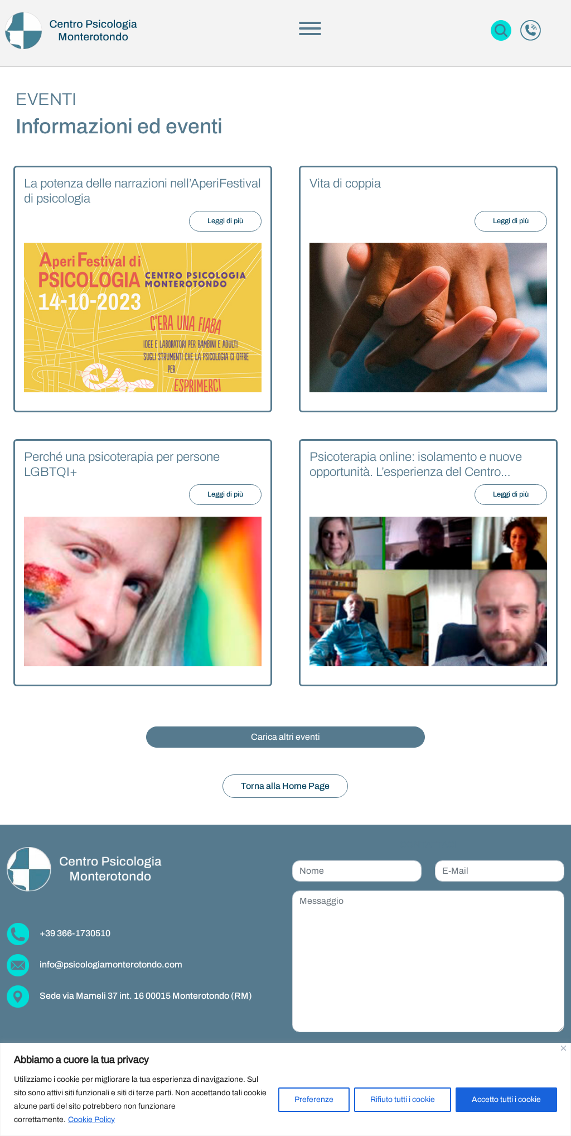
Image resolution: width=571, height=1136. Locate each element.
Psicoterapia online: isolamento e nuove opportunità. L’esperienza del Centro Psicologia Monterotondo (415, 465)
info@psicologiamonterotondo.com (110, 964)
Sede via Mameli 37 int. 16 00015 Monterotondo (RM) (145, 995)
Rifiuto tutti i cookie (402, 1099)
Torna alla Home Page (285, 786)
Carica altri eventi (285, 737)
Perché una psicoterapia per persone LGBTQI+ (122, 464)
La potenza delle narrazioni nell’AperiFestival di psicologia (142, 190)
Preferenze (313, 1099)
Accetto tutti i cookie (506, 1099)
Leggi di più (225, 221)
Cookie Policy (91, 1119)
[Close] (563, 1048)
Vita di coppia (345, 183)
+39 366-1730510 (74, 933)
